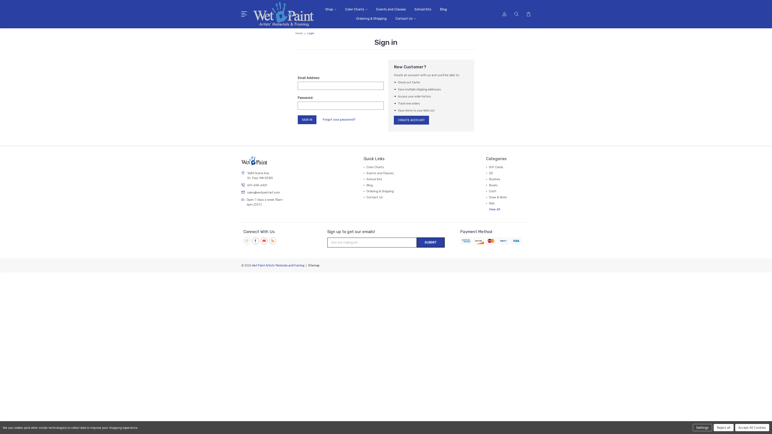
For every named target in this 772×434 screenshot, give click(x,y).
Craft (492, 191)
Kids (492, 203)
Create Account (411, 120)
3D (491, 173)
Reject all (723, 427)
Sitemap (313, 265)
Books (493, 185)
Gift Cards (496, 167)
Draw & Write (498, 197)
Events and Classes (391, 9)
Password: (305, 98)
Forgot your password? (339, 119)
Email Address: (309, 78)
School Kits (423, 9)
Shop (329, 9)
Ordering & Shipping (371, 18)
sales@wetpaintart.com (263, 192)
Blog (443, 9)
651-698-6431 (257, 185)
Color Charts (354, 9)
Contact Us (404, 18)
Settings (702, 427)
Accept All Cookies (752, 427)
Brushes (494, 179)
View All (494, 209)
